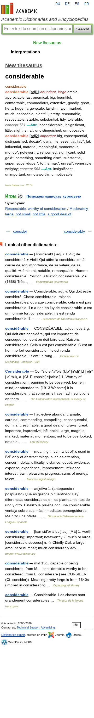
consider (20, 231)
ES (77, 4)
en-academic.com (20, 8)
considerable (16, 291)
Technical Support (28, 627)
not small (23, 214)
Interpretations (25, 52)
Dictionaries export (13, 634)
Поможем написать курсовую (53, 196)
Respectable (15, 208)
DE (67, 4)
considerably (74, 231)
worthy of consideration (47, 208)
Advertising (48, 627)
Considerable (17, 371)
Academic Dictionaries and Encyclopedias (45, 19)
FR (86, 4)
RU (57, 4)
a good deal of (59, 214)
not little (39, 214)
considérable (16, 254)
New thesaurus (47, 43)
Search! (82, 29)
